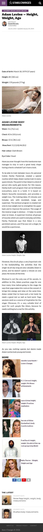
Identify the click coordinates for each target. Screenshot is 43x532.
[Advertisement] (21, 54)
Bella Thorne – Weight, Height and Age (29, 461)
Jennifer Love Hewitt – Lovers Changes (29, 362)
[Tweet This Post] (19, 479)
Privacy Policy (21, 525)
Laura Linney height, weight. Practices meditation (28, 403)
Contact (33, 525)
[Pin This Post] (24, 479)
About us (9, 525)
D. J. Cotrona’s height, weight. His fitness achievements (29, 383)
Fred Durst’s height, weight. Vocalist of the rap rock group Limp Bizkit (30, 443)
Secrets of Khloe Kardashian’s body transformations (28, 423)
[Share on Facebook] (14, 479)
